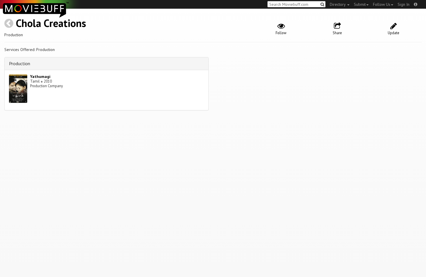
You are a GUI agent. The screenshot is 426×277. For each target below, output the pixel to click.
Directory (338, 4)
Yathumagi (40, 76)
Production (19, 63)
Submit (360, 4)
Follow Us (381, 4)
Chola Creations (51, 23)
